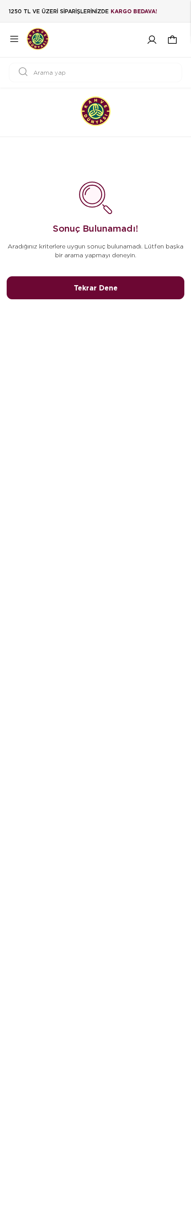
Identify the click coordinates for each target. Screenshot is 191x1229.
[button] (172, 40)
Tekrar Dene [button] (96, 288)
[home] (96, 112)
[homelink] (38, 40)
